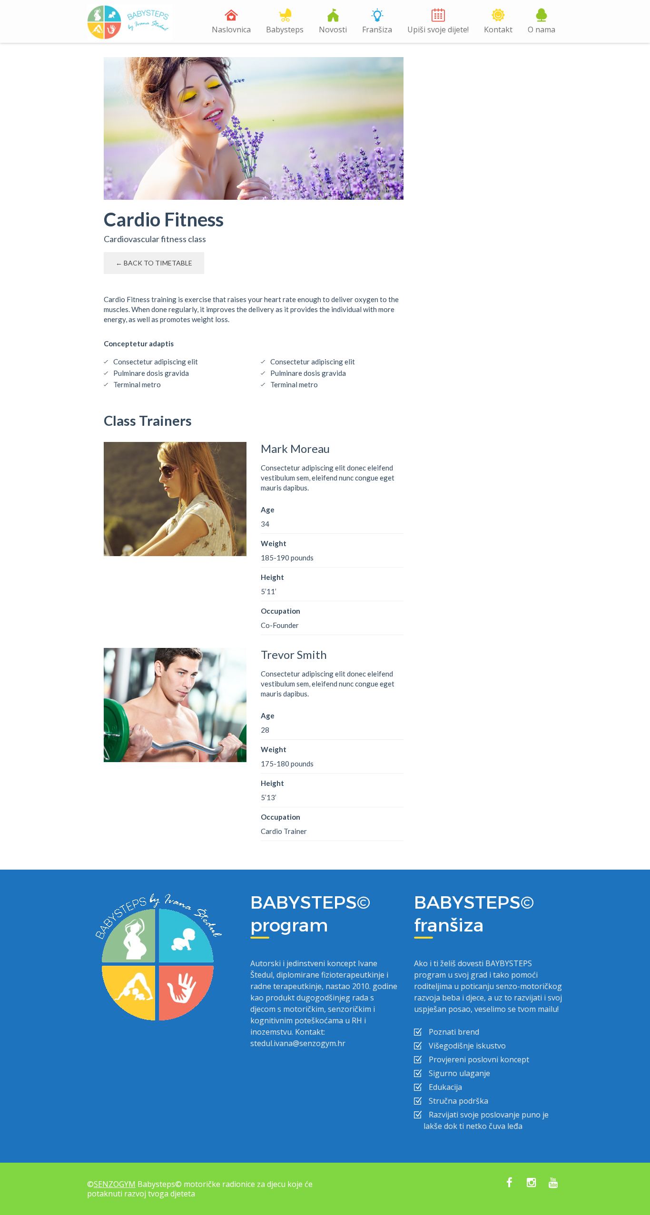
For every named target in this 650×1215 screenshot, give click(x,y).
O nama (541, 29)
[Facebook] (509, 1183)
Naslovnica (231, 29)
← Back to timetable (154, 263)
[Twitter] (531, 1183)
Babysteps (285, 29)
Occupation (280, 611)
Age (268, 509)
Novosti (333, 29)
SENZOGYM (115, 1184)
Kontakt (498, 29)
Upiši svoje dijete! (438, 29)
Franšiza (377, 29)
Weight (273, 543)
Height (272, 577)
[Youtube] (552, 1183)
